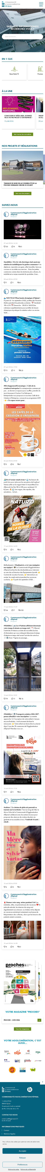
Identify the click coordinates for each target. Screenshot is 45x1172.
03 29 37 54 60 (6, 1121)
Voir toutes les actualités (22, 134)
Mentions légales (9, 1134)
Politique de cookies (13, 1169)
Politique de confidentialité (28, 1169)
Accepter (22, 1151)
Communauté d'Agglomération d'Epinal (23, 214)
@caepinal (14, 216)
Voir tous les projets (23, 193)
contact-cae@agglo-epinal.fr (10, 1119)
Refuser (22, 1158)
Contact (6, 1130)
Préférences (23, 1165)
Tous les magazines (22, 1029)
